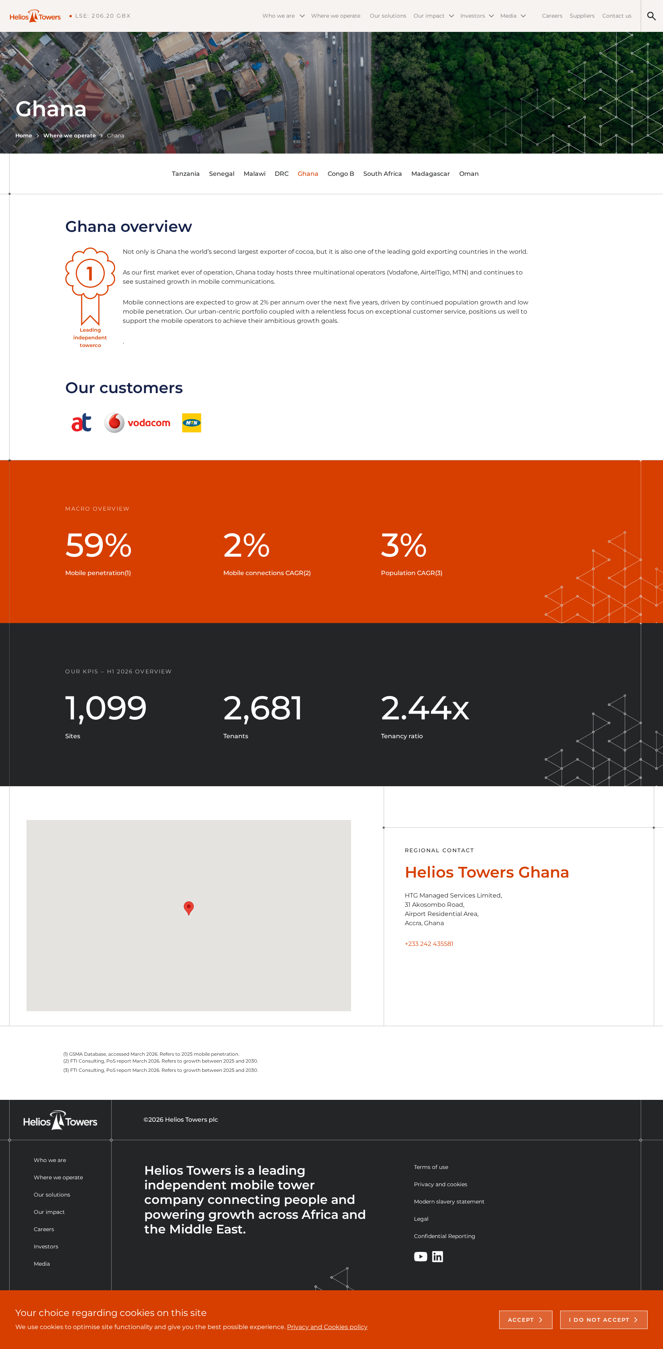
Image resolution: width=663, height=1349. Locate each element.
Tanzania (186, 173)
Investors (472, 15)
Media (508, 15)
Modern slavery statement (449, 1201)
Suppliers (582, 15)
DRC (282, 173)
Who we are (278, 15)
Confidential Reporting (444, 1236)
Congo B (341, 173)
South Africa (382, 173)
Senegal (221, 173)
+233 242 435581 (429, 943)
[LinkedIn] (437, 1256)
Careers (552, 15)
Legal (421, 1218)
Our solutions (388, 15)
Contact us (617, 15)
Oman (469, 173)
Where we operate (335, 15)
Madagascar (430, 173)
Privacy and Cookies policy (327, 1327)
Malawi (255, 173)
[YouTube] (420, 1256)
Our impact (429, 15)
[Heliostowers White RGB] (39, 16)
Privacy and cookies (440, 1184)
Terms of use (431, 1167)
